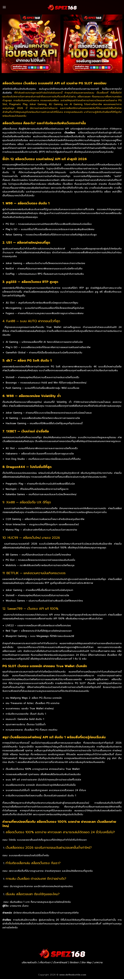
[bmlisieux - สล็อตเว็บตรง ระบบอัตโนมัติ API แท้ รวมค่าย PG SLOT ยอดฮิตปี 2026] (62, 7)
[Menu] (4, 7)
